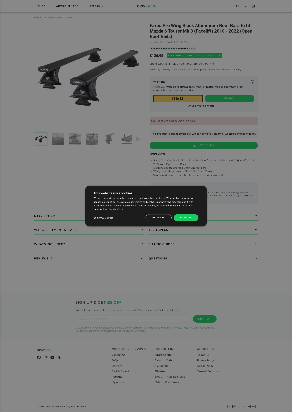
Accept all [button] (186, 217)
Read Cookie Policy (113, 209)
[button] (103, 217)
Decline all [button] (158, 217)
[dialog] (146, 206)
